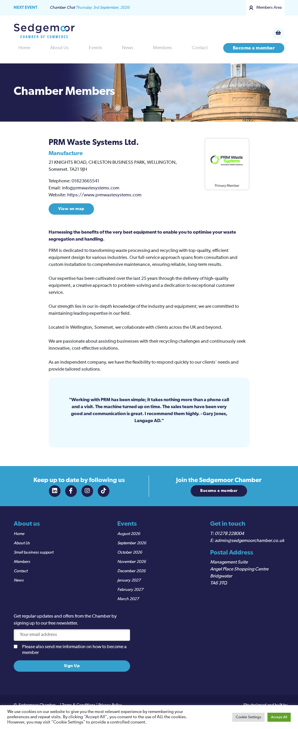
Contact (200, 48)
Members (162, 48)
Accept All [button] (279, 717)
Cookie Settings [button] (248, 717)
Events (95, 48)
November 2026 (131, 562)
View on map (71, 209)
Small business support (33, 552)
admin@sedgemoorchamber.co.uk (249, 540)
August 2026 (128, 534)
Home (24, 48)
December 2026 (131, 571)
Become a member (254, 48)
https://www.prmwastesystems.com (104, 195)
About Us (59, 48)
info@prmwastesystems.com (90, 188)
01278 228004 (229, 533)
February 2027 (130, 590)
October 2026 (129, 552)
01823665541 (85, 181)
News (127, 48)
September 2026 (131, 543)
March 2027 (128, 599)
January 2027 (129, 580)
